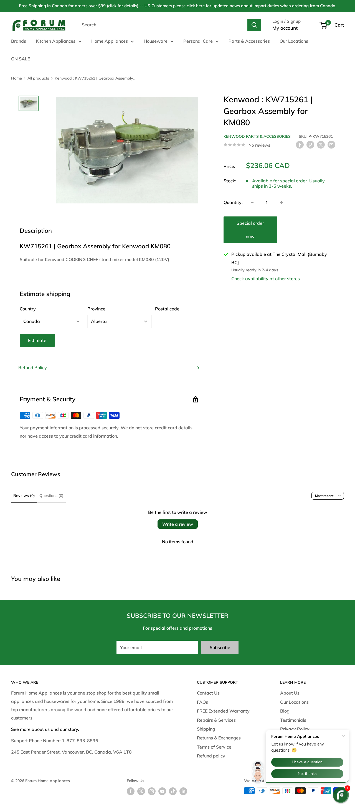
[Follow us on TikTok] (173, 791)
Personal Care (198, 41)
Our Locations (294, 41)
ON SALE (20, 59)
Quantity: (233, 202)
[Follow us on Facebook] (131, 791)
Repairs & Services (216, 720)
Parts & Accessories (249, 41)
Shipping (206, 729)
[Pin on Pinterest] (310, 144)
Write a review (177, 524)
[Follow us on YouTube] (162, 791)
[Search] (254, 25)
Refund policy (211, 756)
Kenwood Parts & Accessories (257, 136)
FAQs (202, 702)
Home (16, 78)
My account (285, 28)
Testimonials (293, 720)
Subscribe (220, 647)
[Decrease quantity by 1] (252, 202)
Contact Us (208, 693)
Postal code (167, 309)
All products (38, 78)
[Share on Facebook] (300, 144)
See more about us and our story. (45, 729)
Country (28, 309)
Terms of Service (214, 747)
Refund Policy (32, 367)
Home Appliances (109, 41)
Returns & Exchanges (219, 738)
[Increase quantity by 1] (281, 202)
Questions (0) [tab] (51, 495)
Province (96, 309)
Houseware (156, 41)
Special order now (250, 229)
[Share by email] (331, 144)
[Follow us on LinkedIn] (183, 791)
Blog (285, 711)
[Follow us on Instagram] (152, 791)
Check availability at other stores (265, 278)
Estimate (37, 340)
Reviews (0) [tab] (24, 495)
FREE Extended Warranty (223, 711)
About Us (290, 693)
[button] (341, 795)
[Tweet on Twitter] (321, 144)
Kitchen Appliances (55, 41)
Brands (18, 41)
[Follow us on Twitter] (141, 791)
